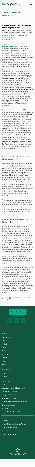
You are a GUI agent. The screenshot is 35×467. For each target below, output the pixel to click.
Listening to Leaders (8, 405)
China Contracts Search (9, 434)
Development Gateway (10, 46)
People (3, 361)
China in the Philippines (9, 427)
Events (3, 347)
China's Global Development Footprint (14, 424)
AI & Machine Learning (9, 391)
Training (4, 364)
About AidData (6, 337)
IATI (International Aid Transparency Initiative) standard (16, 87)
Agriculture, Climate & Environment (13, 388)
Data (3, 373)
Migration (4, 408)
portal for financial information (13, 69)
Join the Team (6, 354)
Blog (3, 340)
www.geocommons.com (23, 126)
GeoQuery (4, 420)
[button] (31, 4)
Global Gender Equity (8, 398)
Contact (4, 344)
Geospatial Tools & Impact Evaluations (14, 401)
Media (3, 351)
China (3, 384)
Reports (4, 376)
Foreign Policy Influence (9, 395)
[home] (11, 4)
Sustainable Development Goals (12, 412)
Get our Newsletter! (17, 312)
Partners (4, 357)
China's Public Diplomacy (10, 431)
